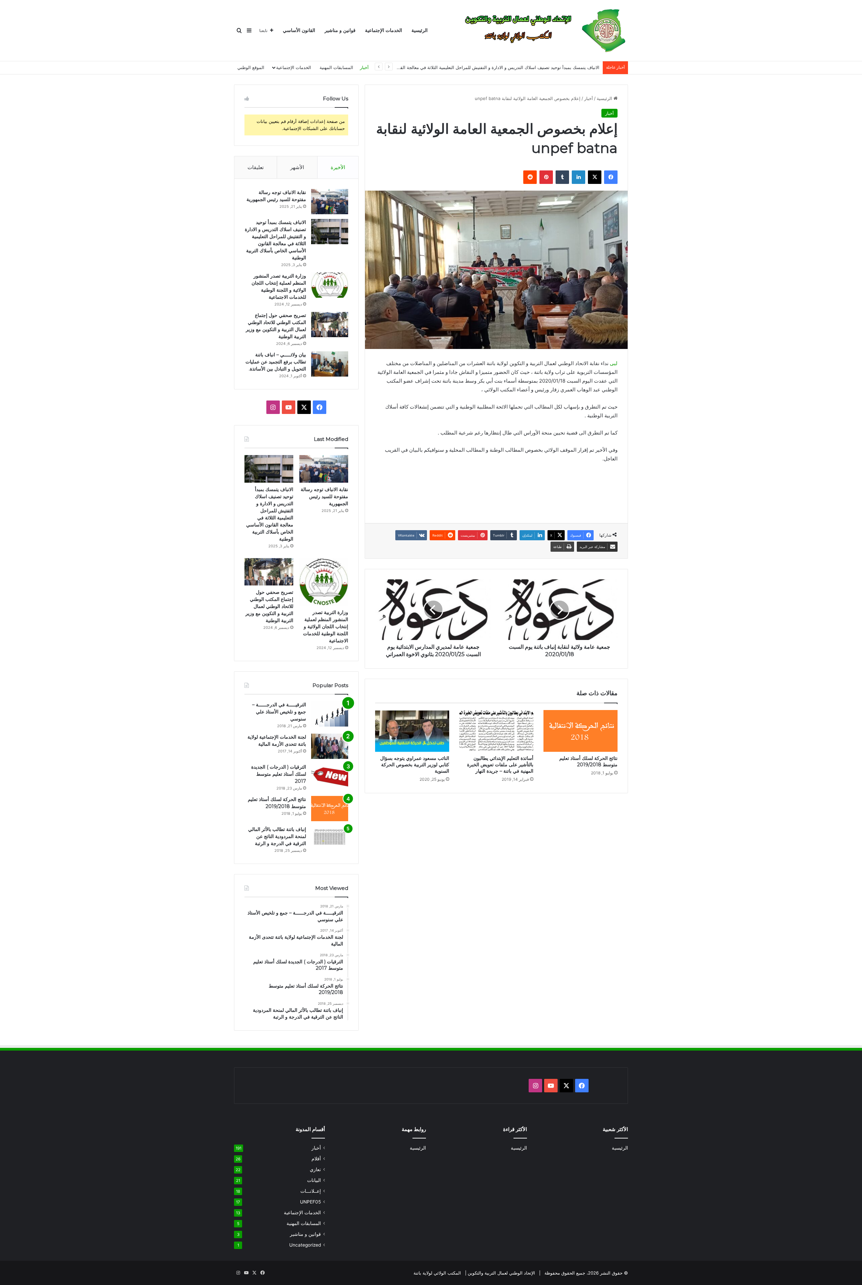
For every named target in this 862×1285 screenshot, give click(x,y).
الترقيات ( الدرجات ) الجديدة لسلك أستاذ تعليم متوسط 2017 (278, 774)
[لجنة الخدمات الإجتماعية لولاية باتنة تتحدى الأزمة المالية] (329, 746)
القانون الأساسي (299, 30)
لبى (614, 363)
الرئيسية (419, 30)
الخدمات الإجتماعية (383, 30)
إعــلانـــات (310, 1191)
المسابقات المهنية (336, 67)
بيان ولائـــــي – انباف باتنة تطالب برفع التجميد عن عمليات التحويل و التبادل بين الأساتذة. (275, 362)
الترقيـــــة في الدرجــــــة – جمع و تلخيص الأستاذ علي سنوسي (279, 712)
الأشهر (297, 167)
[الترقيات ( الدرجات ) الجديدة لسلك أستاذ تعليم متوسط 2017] (329, 776)
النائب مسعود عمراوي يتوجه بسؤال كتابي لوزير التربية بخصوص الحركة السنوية (414, 764)
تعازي (315, 1169)
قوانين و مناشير (340, 30)
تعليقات (255, 167)
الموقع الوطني (250, 67)
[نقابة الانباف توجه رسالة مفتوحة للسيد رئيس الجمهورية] (329, 201)
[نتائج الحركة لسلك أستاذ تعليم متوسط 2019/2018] (580, 731)
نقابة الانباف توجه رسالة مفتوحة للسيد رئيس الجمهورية (324, 496)
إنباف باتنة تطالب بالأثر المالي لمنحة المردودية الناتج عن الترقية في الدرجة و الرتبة (277, 836)
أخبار (364, 67)
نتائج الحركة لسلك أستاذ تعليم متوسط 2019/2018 (588, 761)
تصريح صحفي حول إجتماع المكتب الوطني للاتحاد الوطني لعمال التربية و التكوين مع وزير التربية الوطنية (269, 606)
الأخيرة (338, 167)
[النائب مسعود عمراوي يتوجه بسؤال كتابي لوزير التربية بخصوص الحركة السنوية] (412, 731)
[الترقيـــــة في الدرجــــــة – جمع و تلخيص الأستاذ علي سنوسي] (329, 714)
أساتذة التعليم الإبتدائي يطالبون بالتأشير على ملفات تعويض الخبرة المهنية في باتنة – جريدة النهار (500, 764)
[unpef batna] (541, 30)
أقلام (316, 1158)
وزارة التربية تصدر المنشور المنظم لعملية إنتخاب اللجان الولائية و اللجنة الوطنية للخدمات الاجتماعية (325, 626)
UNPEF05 (310, 1201)
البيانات (314, 1180)
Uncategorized (305, 1245)
